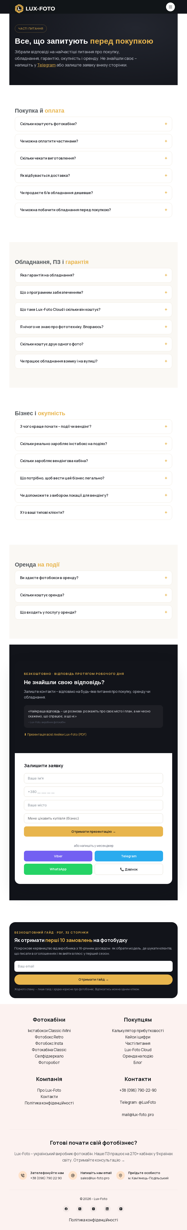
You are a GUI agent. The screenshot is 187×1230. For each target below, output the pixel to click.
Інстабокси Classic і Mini (49, 1030)
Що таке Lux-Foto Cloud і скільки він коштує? (60, 309)
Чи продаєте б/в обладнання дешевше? (56, 192)
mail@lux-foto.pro (138, 1114)
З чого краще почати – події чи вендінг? (55, 426)
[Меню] (170, 7)
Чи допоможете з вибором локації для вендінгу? (64, 495)
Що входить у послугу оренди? (48, 612)
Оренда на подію (138, 1056)
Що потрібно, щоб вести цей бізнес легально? (62, 478)
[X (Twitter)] (79, 1208)
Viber (58, 856)
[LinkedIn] (107, 1208)
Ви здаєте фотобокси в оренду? (49, 577)
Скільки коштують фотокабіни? (48, 123)
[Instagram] (93, 1208)
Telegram (46, 65)
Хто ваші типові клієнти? (42, 512)
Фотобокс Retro (49, 1037)
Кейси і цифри (137, 1037)
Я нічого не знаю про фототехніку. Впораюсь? (62, 326)
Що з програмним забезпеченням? (51, 292)
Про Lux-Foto (49, 1090)
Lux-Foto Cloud (138, 1049)
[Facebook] (66, 1208)
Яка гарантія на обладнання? (47, 275)
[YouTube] (120, 1208)
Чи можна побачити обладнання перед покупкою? (65, 209)
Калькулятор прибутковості (138, 1030)
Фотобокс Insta (49, 1043)
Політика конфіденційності (49, 1103)
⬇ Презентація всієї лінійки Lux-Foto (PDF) (55, 734)
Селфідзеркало (49, 1056)
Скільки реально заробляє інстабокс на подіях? (63, 443)
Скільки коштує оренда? (42, 594)
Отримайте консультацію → (99, 1160)
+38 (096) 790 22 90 (46, 1178)
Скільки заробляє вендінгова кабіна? (54, 460)
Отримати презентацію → (93, 831)
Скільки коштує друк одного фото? (51, 344)
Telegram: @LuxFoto (138, 1102)
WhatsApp (58, 869)
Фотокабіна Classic (49, 1049)
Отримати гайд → (93, 979)
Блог (138, 1062)
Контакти (49, 1096)
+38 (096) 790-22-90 (137, 1090)
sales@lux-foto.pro (95, 1178)
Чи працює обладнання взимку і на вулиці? (59, 361)
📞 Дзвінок (129, 869)
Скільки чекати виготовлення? (48, 158)
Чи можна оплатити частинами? (49, 141)
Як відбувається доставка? (45, 175)
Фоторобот (49, 1062)
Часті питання (137, 1043)
